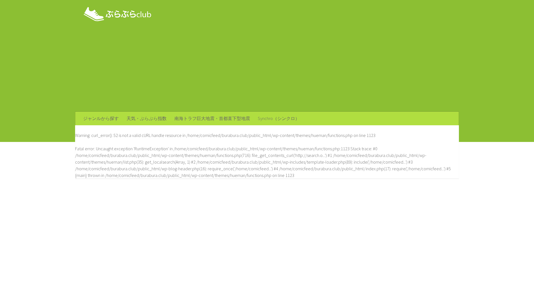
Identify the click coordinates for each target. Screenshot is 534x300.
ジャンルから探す (101, 118)
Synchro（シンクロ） (279, 118)
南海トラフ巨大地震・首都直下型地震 (212, 118)
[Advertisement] (267, 70)
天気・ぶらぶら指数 (147, 118)
